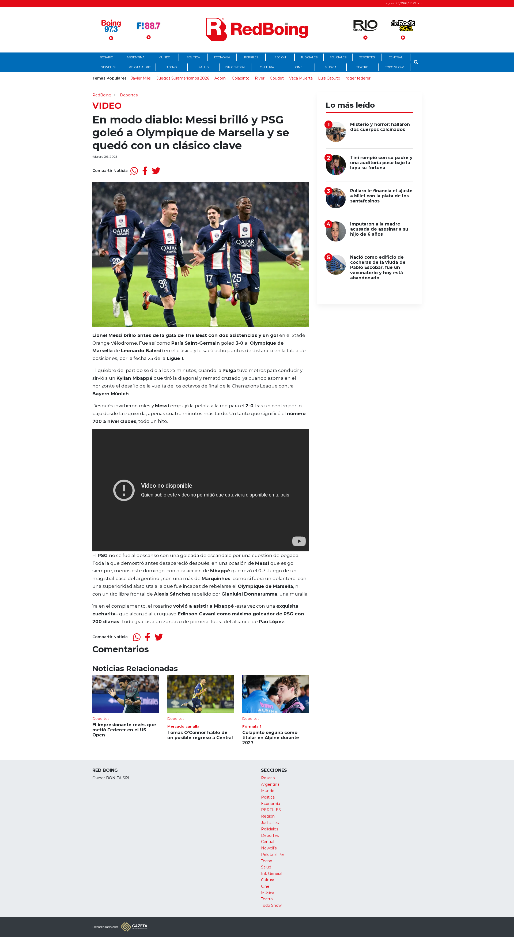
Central (396, 57)
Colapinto (241, 78)
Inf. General (235, 67)
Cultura (267, 67)
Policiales (338, 57)
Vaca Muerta (301, 78)
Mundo (164, 57)
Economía (222, 57)
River (259, 78)
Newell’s (108, 67)
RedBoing (101, 95)
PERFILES (251, 57)
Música (331, 67)
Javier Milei (141, 78)
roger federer (358, 78)
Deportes (367, 57)
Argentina (136, 57)
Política (193, 57)
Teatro (362, 67)
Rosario (106, 57)
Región (280, 57)
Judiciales (309, 57)
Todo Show (394, 67)
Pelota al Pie (140, 67)
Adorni (220, 78)
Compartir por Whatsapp (134, 171)
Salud (203, 67)
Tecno (172, 67)
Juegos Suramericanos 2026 (183, 78)
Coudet (277, 78)
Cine (298, 67)
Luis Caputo (329, 78)
